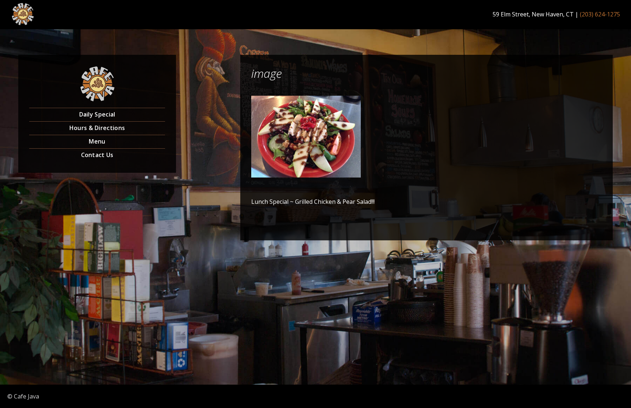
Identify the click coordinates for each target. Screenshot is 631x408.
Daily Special (97, 114)
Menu (97, 141)
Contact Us (97, 155)
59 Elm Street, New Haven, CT (533, 14)
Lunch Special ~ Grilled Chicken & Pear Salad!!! (313, 202)
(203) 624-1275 (600, 14)
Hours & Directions (97, 128)
